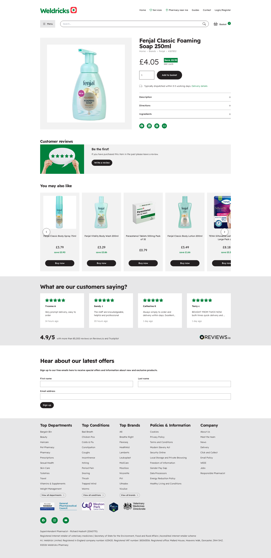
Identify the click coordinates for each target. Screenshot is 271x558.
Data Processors (158, 473)
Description (145, 97)
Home (142, 10)
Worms (85, 488)
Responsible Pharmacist (212, 473)
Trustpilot (114, 338)
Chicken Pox (88, 437)
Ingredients (145, 114)
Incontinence (88, 457)
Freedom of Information (162, 462)
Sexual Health (47, 462)
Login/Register (223, 10)
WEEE (203, 462)
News (203, 442)
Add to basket (169, 75)
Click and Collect (209, 452)
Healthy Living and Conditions (165, 483)
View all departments (51, 495)
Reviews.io (98, 338)
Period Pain (88, 468)
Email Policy (206, 457)
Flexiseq (124, 442)
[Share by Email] (164, 125)
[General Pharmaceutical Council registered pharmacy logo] (68, 507)
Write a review (102, 162)
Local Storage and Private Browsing (168, 457)
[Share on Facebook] (141, 125)
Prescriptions (47, 457)
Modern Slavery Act (160, 447)
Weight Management (50, 488)
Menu (50, 23)
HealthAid (125, 447)
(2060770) (92, 531)
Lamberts (124, 452)
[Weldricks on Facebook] (43, 520)
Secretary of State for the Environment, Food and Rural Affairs (127, 535)
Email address (47, 391)
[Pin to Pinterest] (156, 125)
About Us (205, 431)
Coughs (86, 452)
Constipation (88, 447)
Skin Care (45, 468)
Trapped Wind (89, 483)
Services (157, 10)
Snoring (86, 473)
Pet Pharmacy (47, 447)
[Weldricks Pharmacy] (61, 10)
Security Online (158, 452)
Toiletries (45, 473)
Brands (152, 51)
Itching (85, 462)
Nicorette (124, 473)
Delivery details (199, 86)
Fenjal (162, 51)
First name (46, 378)
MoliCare (124, 462)
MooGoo (124, 468)
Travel (43, 478)
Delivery (204, 447)
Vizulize (123, 488)
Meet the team (207, 437)
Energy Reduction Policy (162, 478)
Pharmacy (45, 452)
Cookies (154, 431)
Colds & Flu (88, 442)
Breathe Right (126, 437)
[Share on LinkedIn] (149, 125)
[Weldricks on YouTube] (66, 520)
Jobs (202, 468)
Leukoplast (125, 457)
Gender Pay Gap (158, 468)
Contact (207, 10)
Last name (143, 378)
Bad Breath (87, 431)
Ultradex (124, 483)
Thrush (85, 478)
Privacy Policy (157, 437)
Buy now (59, 263)
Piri (121, 478)
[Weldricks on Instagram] (54, 520)
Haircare (44, 442)
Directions (144, 105)
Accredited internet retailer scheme (178, 535)
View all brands (128, 495)
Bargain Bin (46, 431)
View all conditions (92, 495)
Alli (121, 431)
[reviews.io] (215, 337)
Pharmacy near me (178, 10)
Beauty (43, 437)
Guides (195, 10)
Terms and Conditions (161, 442)
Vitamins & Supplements (52, 483)
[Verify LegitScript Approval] (113, 507)
